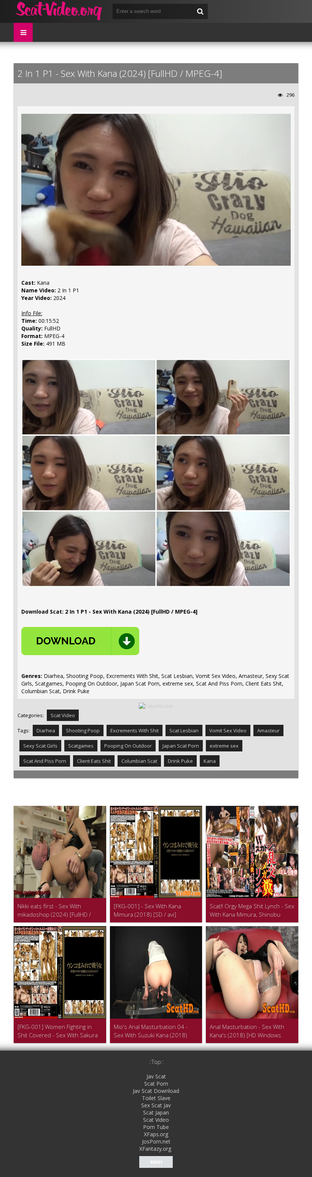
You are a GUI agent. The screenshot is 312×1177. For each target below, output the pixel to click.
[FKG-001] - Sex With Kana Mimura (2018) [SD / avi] (147, 910)
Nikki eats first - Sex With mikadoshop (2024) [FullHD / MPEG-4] (54, 910)
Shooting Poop (83, 730)
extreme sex (224, 745)
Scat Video (63, 715)
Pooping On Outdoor (128, 745)
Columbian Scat (139, 761)
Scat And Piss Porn (44, 761)
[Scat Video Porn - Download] (59, 11)
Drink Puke (180, 761)
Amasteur (268, 730)
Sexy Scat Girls (40, 745)
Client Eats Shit (94, 761)
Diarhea (46, 730)
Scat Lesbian (184, 730)
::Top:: (156, 1061)
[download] (80, 641)
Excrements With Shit (134, 730)
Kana (210, 761)
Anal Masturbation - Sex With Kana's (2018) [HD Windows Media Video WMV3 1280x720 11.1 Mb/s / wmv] (249, 1031)
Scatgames (81, 745)
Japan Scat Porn (180, 745)
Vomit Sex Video (228, 730)
